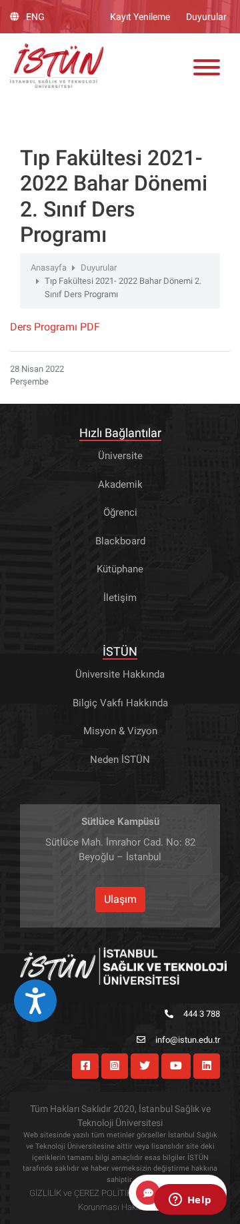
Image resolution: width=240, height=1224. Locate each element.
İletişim (120, 598)
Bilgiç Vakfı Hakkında (120, 703)
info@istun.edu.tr (187, 1040)
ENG (35, 16)
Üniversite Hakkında (120, 674)
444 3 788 (201, 1014)
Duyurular (206, 16)
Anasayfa (49, 268)
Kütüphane (120, 569)
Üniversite (120, 456)
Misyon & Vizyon (120, 731)
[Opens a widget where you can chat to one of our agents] (190, 1200)
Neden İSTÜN (120, 760)
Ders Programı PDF (55, 326)
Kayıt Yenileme (140, 16)
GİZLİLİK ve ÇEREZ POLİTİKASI (87, 1193)
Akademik (120, 484)
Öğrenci (120, 512)
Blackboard (120, 541)
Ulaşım (120, 899)
